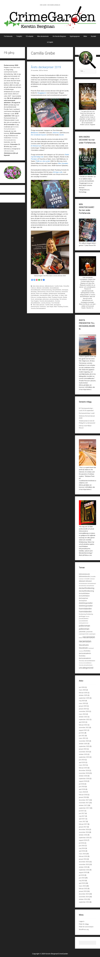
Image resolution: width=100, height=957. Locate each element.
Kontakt (93, 36)
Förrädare (34, 159)
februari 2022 (83, 725)
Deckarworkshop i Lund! (86, 413)
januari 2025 (83, 706)
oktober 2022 (83, 717)
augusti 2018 (83, 781)
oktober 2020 (83, 743)
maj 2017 (82, 816)
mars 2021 (82, 738)
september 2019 (84, 757)
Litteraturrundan (9, 151)
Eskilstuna (58, 291)
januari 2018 (83, 797)
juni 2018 (82, 786)
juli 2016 (81, 843)
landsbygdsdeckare (83, 623)
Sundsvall (91, 648)
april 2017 (82, 819)
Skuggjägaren (41, 93)
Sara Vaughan (35, 301)
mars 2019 (82, 765)
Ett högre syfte (57, 172)
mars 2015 (82, 886)
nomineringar (38, 299)
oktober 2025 (83, 695)
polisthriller (82, 631)
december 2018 (84, 770)
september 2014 (84, 902)
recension (89, 637)
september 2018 (84, 778)
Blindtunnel (34, 132)
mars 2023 (82, 714)
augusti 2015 (83, 872)
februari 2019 (83, 768)
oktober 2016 (83, 835)
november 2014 (84, 896)
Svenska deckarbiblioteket (87, 660)
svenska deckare (46, 303)
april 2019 (82, 762)
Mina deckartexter (43, 36)
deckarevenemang (46, 289)
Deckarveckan (42, 291)
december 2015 (84, 862)
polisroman (46, 299)
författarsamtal (53, 293)
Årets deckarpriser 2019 (46, 67)
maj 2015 (82, 880)
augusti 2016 (83, 840)
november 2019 (84, 752)
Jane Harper (54, 295)
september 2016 (84, 837)
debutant (39, 288)
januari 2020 (83, 749)
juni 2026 (82, 687)
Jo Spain (61, 295)
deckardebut (45, 288)
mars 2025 (82, 703)
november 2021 (84, 727)
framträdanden (35, 295)
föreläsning (82, 614)
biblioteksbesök (49, 286)
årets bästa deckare (38, 286)
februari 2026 (83, 692)
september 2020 (84, 746)
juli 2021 (81, 733)
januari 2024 (83, 709)
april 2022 (82, 722)
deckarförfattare (56, 289)
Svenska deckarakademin (47, 301)
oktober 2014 (83, 899)
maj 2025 (82, 700)
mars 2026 (82, 690)
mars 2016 (82, 854)
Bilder (85, 36)
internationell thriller (45, 295)
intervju (87, 616)
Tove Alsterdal (55, 303)
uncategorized (86, 668)
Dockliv (61, 135)
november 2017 (84, 802)
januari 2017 (83, 827)
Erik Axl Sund (50, 291)
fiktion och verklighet (42, 293)
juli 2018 (81, 784)
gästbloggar (82, 616)
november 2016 (84, 832)
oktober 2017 (83, 805)
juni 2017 (82, 813)
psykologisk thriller (84, 634)
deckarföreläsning (86, 588)
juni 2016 (82, 845)
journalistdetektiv (83, 618)
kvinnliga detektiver (42, 297)
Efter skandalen (63, 163)
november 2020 (84, 741)
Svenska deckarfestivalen (85, 665)
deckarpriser (57, 304)
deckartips (34, 291)
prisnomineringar (54, 299)
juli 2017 (81, 811)
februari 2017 (83, 824)
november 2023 (84, 711)
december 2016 (84, 829)
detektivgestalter (86, 603)
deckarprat (65, 289)
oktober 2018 (83, 776)
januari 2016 (83, 859)
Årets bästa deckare (38, 304)
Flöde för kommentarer (86, 927)
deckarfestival (82, 585)
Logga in (81, 921)
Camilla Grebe (58, 286)
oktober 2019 (83, 754)
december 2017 (84, 800)
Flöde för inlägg (84, 924)
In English (50, 42)
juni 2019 (82, 760)
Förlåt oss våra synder (43, 161)
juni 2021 (82, 735)
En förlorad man (36, 146)
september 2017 (84, 808)
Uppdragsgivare (75, 36)
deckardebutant (54, 288)
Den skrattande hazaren (38, 135)
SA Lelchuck (63, 299)
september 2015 (84, 870)
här (19, 122)
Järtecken (56, 132)
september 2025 (84, 698)
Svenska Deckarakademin (38, 308)
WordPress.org (84, 929)
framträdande (61, 293)
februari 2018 (83, 794)
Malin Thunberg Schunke (55, 297)
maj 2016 (82, 848)
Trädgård (19, 36)
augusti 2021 (83, 730)
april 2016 (82, 851)
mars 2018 (82, 792)
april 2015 (82, 883)
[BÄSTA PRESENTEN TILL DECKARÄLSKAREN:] (87, 345)
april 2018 (82, 789)
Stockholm (84, 645)
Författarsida (8, 36)
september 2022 (84, 719)
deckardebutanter (36, 289)
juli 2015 (81, 875)
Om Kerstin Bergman (59, 36)
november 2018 (84, 773)
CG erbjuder (29, 36)
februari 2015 (83, 888)
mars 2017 (82, 821)
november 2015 (84, 864)
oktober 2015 (83, 867)
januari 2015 (83, 891)
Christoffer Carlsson (89, 579)
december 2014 (84, 894)
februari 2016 (83, 856)
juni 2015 (82, 878)
